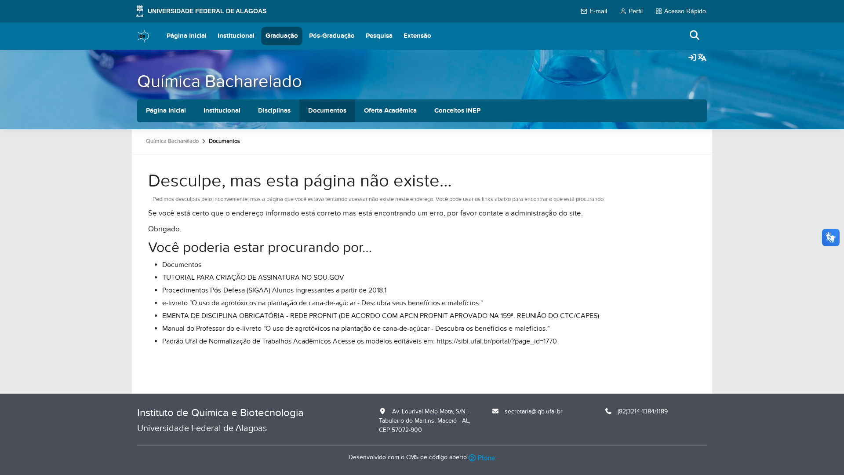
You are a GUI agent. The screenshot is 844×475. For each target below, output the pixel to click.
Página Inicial (187, 36)
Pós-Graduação (332, 36)
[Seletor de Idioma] (702, 58)
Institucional (236, 36)
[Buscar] (695, 36)
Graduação (282, 36)
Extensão (417, 36)
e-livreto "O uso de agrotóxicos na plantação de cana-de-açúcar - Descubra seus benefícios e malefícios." (322, 303)
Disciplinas (274, 110)
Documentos (327, 110)
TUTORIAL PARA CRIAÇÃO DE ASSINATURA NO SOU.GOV (253, 277)
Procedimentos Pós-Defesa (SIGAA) (216, 290)
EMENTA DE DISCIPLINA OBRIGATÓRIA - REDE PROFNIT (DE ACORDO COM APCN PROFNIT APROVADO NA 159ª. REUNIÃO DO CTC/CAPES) (380, 315)
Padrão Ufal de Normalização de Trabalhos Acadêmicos (246, 341)
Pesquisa (379, 36)
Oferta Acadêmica (390, 110)
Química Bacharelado (219, 81)
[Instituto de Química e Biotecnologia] (143, 36)
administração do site (546, 213)
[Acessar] (692, 58)
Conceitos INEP (457, 110)
